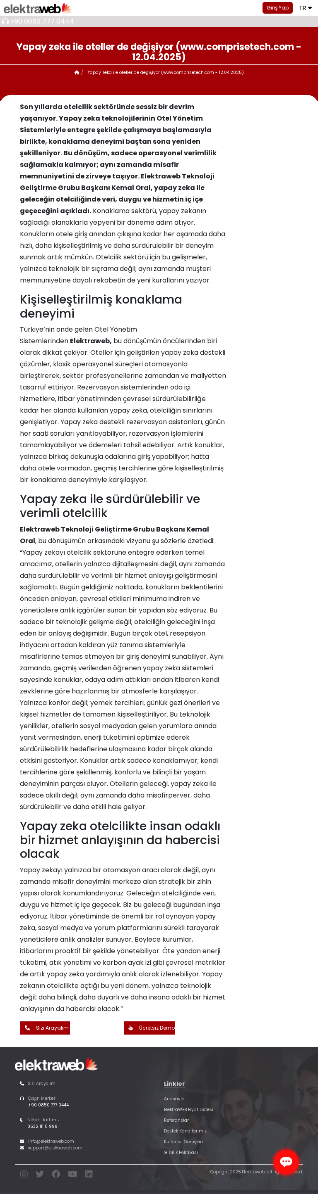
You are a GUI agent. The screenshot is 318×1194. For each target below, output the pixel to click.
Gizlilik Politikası (181, 1152)
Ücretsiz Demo (157, 1027)
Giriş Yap (278, 7)
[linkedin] (89, 1176)
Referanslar (176, 1120)
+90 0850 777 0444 (42, 21)
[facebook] (56, 1176)
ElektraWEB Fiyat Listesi (188, 1109)
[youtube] (73, 1176)
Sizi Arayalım (52, 1027)
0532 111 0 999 (42, 1126)
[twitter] (39, 1176)
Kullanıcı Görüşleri (183, 1142)
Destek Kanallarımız (185, 1131)
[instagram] (24, 1176)
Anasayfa (174, 1099)
